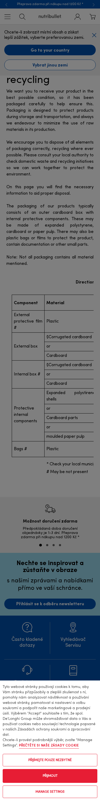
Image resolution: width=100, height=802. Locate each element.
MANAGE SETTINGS (50, 791)
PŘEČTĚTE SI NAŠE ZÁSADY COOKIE (49, 745)
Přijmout (50, 776)
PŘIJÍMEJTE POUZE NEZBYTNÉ (50, 760)
